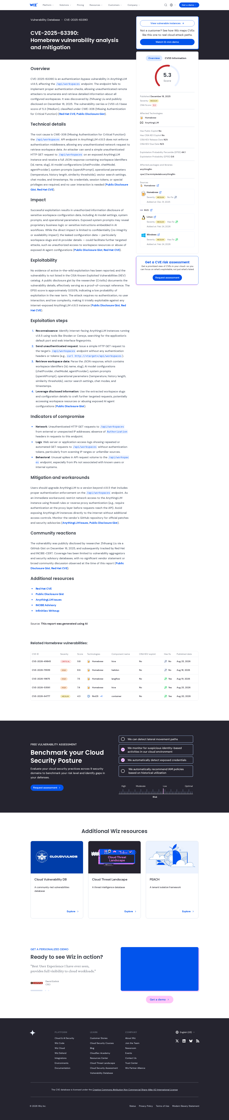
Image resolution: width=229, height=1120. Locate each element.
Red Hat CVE (67, 114)
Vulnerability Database (45, 20)
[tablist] (167, 58)
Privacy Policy (146, 1106)
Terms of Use (162, 1106)
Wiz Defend (60, 1053)
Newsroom (130, 1048)
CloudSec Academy (100, 1053)
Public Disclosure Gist (90, 114)
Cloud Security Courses (102, 1043)
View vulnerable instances (165, 23)
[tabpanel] (167, 156)
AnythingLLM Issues (75, 523)
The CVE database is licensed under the (114, 1089)
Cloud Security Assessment (104, 1068)
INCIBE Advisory (46, 605)
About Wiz (130, 1038)
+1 (101, 696)
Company (133, 5)
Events (128, 1053)
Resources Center (99, 1058)
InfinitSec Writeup (47, 611)
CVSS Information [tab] (175, 58)
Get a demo (188, 5)
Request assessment (167, 277)
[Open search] (165, 5)
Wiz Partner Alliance (135, 1068)
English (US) (186, 1032)
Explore (71, 911)
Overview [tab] (154, 58)
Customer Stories (98, 1038)
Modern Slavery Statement (185, 1106)
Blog (92, 1048)
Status (132, 1106)
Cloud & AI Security (64, 1038)
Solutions (64, 5)
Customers (113, 5)
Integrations (61, 1058)
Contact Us (130, 1058)
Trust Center (131, 1063)
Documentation (62, 1068)
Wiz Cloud (60, 1048)
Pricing (80, 5)
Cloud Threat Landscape (102, 1063)
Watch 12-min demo (167, 42)
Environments (61, 1063)
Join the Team (132, 1043)
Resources (95, 5)
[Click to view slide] (31, 990)
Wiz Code (59, 1043)
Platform (47, 5)
